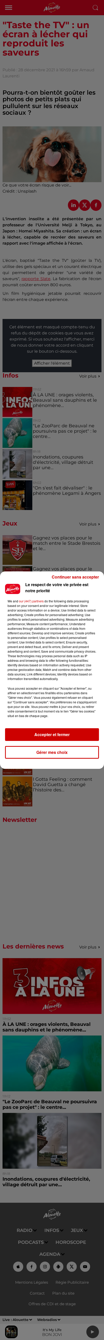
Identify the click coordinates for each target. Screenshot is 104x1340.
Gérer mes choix (52, 752)
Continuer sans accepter (75, 577)
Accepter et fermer (52, 734)
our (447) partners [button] (31, 601)
